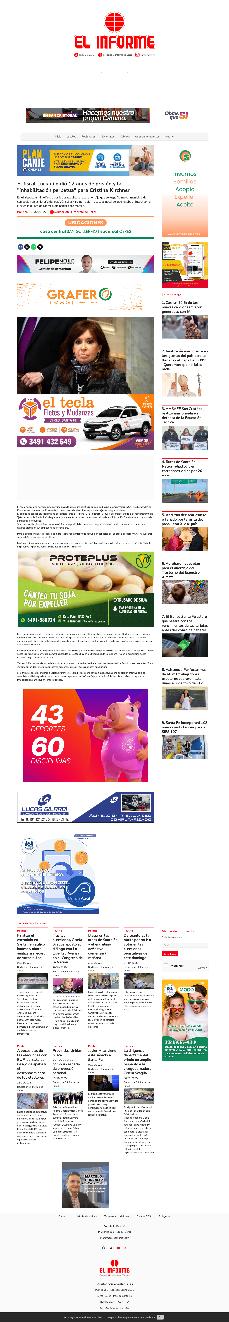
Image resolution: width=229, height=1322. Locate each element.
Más (167, 136)
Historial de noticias (86, 1216)
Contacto (63, 1216)
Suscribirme (170, 954)
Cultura (125, 136)
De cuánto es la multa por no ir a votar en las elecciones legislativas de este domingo (137, 946)
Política (22, 212)
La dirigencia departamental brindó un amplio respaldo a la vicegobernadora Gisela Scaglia (137, 1061)
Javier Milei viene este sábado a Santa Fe (102, 1055)
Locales (71, 136)
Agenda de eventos (147, 136)
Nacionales (108, 136)
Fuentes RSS (143, 1216)
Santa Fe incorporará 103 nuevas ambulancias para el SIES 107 (185, 727)
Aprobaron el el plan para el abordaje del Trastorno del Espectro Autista (181, 570)
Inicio (58, 136)
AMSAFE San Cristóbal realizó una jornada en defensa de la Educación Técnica (183, 415)
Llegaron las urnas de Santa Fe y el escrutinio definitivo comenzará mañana (102, 946)
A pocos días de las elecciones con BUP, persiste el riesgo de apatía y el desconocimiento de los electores (32, 1064)
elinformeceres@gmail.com (114, 1238)
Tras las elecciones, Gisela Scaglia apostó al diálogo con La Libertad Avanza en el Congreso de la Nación (68, 949)
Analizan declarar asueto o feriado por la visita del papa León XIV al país (184, 519)
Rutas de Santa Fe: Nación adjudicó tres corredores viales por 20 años (182, 468)
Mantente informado (178, 931)
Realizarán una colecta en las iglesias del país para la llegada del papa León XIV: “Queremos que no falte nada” (185, 360)
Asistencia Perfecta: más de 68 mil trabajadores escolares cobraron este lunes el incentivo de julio (184, 676)
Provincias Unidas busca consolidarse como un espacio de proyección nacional (67, 1061)
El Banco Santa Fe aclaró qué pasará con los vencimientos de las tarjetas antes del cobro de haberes (185, 623)
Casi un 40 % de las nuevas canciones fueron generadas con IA (182, 307)
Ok (160, 1317)
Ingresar (166, 1216)
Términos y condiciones (116, 1216)
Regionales (88, 136)
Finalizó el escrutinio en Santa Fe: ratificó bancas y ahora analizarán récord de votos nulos (31, 946)
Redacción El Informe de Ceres (75, 212)
